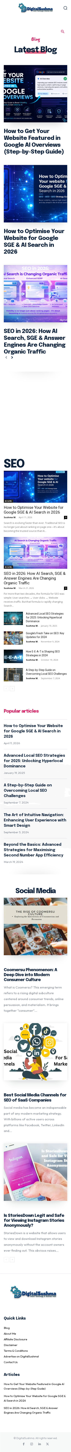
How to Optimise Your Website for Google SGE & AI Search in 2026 (33, 731)
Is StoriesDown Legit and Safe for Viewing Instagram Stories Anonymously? (34, 1221)
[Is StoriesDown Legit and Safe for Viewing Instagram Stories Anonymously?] (35, 1172)
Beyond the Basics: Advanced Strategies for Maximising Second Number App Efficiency (33, 850)
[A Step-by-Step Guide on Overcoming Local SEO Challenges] (13, 674)
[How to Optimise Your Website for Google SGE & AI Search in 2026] (35, 193)
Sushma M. (10, 517)
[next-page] (12, 357)
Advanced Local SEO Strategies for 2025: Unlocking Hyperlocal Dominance (45, 617)
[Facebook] (24, 1444)
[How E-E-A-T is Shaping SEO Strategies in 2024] (13, 656)
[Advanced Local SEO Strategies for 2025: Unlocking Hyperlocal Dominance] (13, 618)
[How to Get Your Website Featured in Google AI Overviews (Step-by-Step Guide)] (35, 94)
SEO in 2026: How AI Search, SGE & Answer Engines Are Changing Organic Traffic (35, 578)
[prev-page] (6, 357)
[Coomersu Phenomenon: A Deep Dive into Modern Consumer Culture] (35, 926)
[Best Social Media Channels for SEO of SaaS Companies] (35, 1052)
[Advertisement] (35, 409)
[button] (62, 31)
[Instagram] (32, 1444)
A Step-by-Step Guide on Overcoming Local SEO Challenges (28, 790)
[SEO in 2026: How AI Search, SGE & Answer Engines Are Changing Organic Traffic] (35, 294)
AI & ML (8, 501)
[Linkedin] (40, 1444)
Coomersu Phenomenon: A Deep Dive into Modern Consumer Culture (30, 975)
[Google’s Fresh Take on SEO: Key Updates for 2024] (13, 638)
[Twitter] (47, 1444)
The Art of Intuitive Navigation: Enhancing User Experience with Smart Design (35, 820)
